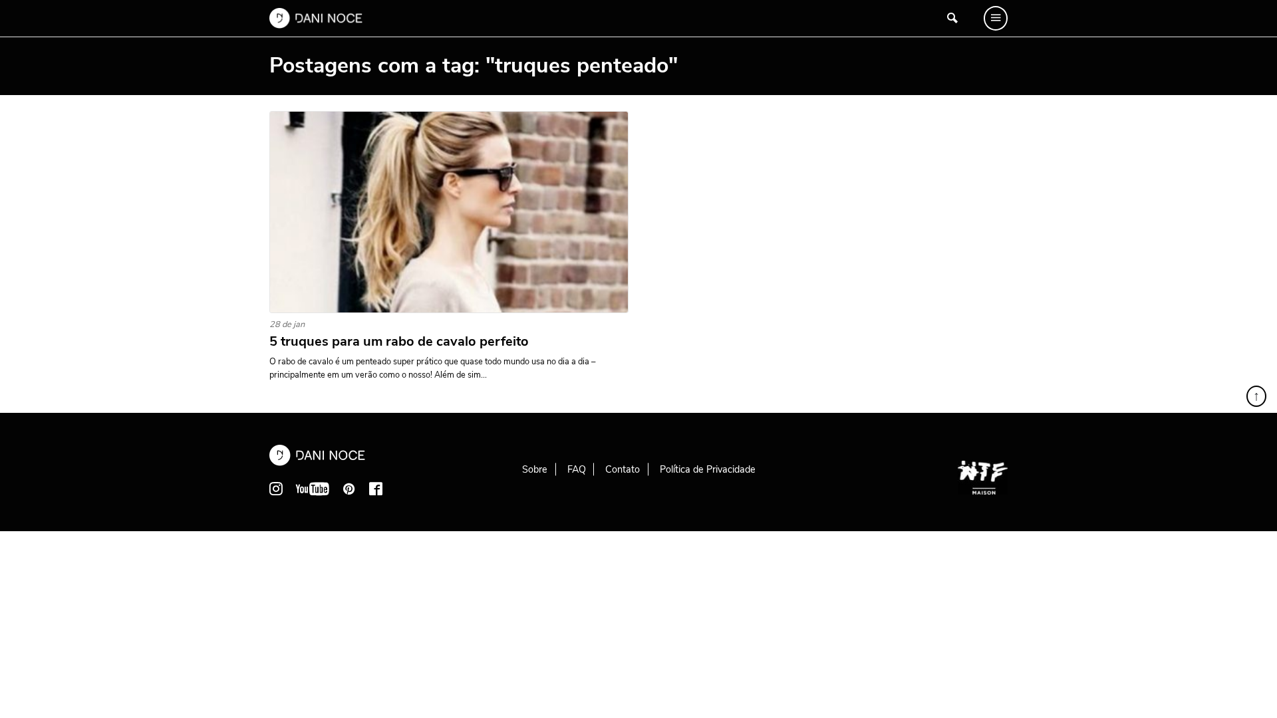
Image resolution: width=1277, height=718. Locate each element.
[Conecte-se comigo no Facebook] (375, 488)
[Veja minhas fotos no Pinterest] (349, 488)
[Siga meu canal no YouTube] (312, 488)
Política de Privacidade (708, 469)
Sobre (534, 469)
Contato (622, 469)
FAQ (576, 469)
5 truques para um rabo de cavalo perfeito (399, 342)
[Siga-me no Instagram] (276, 488)
